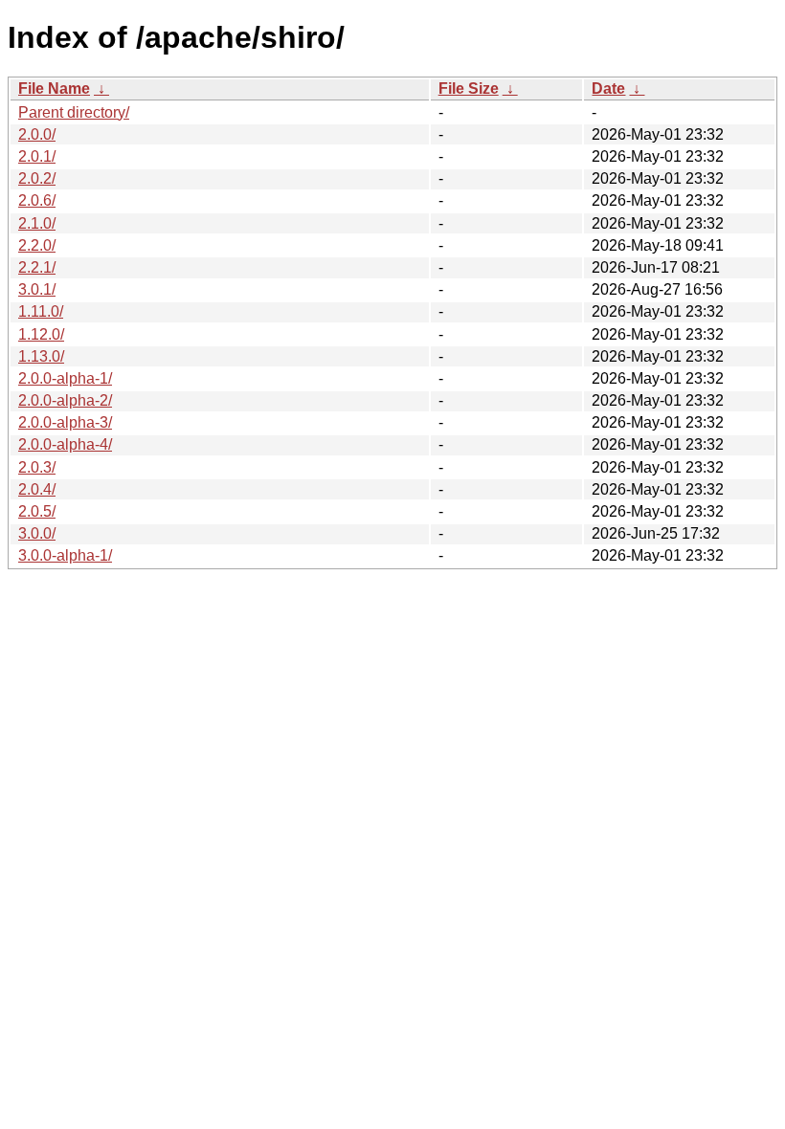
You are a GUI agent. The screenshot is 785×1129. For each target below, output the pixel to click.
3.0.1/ (37, 289)
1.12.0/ (41, 334)
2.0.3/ (37, 467)
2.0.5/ (37, 511)
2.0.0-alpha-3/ (65, 422)
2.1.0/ (37, 223)
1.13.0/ (41, 356)
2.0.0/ (37, 134)
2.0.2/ (37, 178)
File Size (468, 88)
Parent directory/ (73, 112)
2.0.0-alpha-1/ (65, 378)
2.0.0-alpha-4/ (65, 444)
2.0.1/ (37, 156)
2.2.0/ (37, 245)
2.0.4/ (37, 489)
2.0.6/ (37, 200)
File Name (54, 88)
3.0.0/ (37, 533)
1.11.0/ (40, 311)
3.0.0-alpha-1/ (65, 555)
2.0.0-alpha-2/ (65, 400)
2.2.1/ (37, 267)
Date (608, 88)
